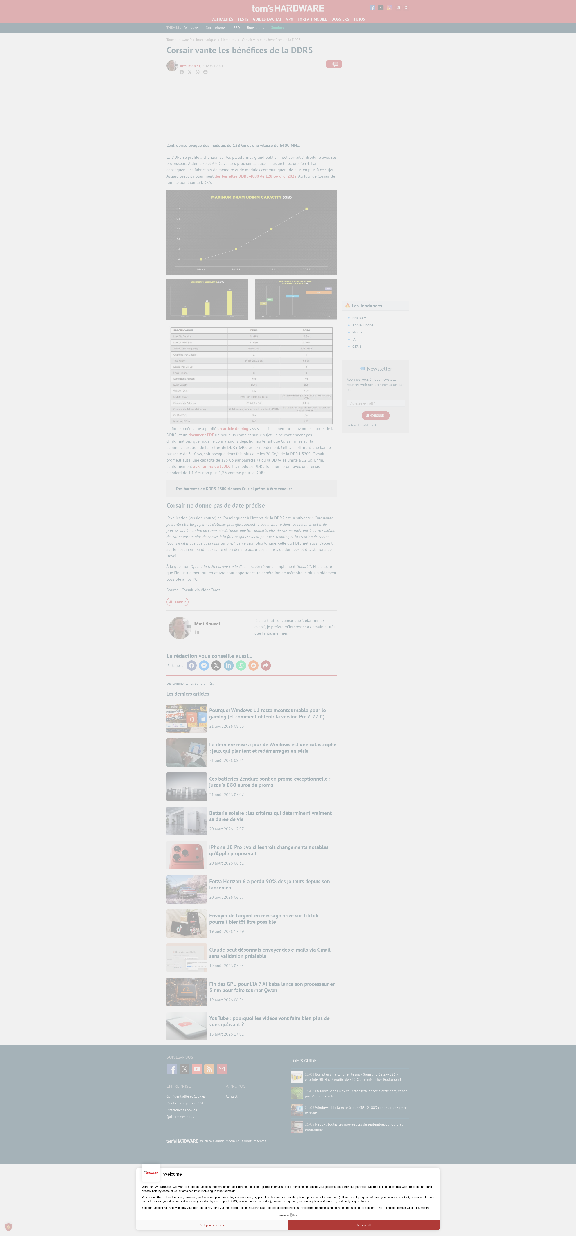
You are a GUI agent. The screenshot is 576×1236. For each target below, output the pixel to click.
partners (165, 1187)
